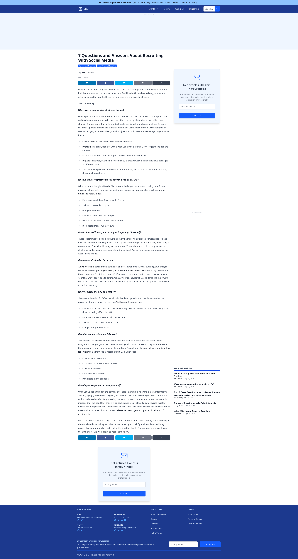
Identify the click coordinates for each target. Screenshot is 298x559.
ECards (85, 155)
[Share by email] (142, 83)
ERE (79, 514)
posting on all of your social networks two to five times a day (126, 270)
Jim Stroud (178, 379)
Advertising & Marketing (87, 66)
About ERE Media (158, 514)
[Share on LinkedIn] (87, 83)
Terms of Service (195, 519)
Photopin (86, 146)
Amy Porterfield (86, 266)
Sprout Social (148, 242)
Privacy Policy (194, 514)
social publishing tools (104, 246)
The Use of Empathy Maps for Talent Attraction (195, 403)
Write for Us (156, 528)
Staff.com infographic (126, 302)
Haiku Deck (96, 141)
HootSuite (161, 242)
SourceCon (119, 514)
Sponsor (154, 519)
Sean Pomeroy (88, 72)
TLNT (80, 524)
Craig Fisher (178, 405)
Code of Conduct (195, 523)
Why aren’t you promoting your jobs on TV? (194, 384)
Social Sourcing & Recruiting (107, 66)
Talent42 (118, 524)
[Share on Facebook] (105, 83)
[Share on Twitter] (124, 83)
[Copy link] (161, 83)
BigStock (86, 160)
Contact (154, 523)
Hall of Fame (156, 533)
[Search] (217, 9)
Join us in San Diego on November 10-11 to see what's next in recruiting (149, 2)
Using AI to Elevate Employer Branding (192, 411)
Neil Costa (178, 397)
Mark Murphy (179, 413)
